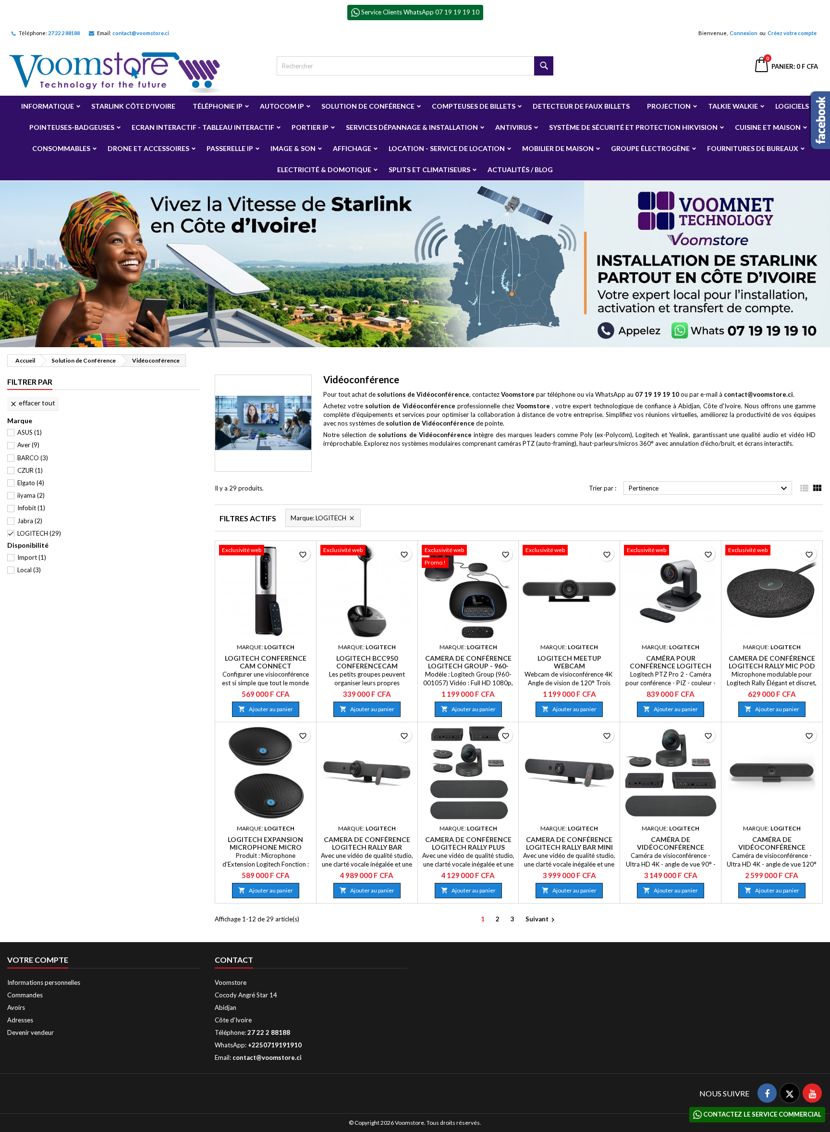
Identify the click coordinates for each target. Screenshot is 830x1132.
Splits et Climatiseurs (429, 169)
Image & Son (293, 148)
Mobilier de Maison (558, 148)
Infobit (31, 508)
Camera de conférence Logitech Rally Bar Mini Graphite (569, 847)
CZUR (30, 470)
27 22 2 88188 (64, 33)
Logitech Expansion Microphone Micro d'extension (265, 847)
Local (29, 570)
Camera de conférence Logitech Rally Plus (468, 843)
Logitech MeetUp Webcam (569, 662)
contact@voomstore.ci (140, 33)
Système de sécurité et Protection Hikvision (633, 127)
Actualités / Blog (520, 169)
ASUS (29, 432)
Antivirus (513, 127)
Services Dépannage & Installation (412, 127)
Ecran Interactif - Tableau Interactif (203, 127)
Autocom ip (282, 106)
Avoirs (16, 1007)
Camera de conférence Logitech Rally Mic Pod (772, 662)
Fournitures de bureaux (752, 148)
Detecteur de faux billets (581, 106)
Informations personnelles (43, 982)
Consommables (61, 148)
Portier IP (310, 127)
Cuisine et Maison (768, 127)
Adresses (20, 1020)
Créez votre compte (792, 33)
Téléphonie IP (218, 106)
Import (31, 557)
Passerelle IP (230, 148)
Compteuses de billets (473, 106)
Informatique (47, 106)
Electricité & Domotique (324, 169)
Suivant (541, 919)
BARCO (32, 458)
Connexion (743, 33)
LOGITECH (39, 533)
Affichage (352, 148)
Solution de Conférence (368, 106)
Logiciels (792, 106)
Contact (234, 959)
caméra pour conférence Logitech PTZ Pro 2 (670, 666)
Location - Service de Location (447, 148)
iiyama (31, 495)
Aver (28, 445)
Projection (669, 106)
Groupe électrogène (650, 148)
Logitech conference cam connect (265, 662)
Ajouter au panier (265, 709)
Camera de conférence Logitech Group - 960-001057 (468, 666)
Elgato (30, 483)
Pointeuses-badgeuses (71, 127)
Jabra (29, 521)
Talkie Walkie (733, 106)
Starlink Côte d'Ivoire (133, 106)
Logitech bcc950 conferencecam (367, 662)
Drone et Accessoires (148, 148)
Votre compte (37, 959)
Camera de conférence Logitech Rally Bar (367, 843)
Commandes (25, 995)
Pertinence (709, 488)
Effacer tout (32, 403)
